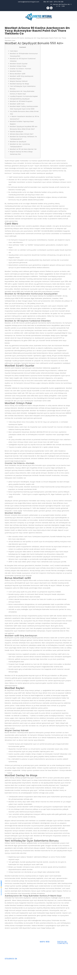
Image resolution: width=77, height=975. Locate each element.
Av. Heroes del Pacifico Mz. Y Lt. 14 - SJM (61, 5)
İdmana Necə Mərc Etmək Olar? (21, 134)
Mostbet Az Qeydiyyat (18, 142)
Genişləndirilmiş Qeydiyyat (20, 99)
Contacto (44, 958)
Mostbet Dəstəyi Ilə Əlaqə (19, 84)
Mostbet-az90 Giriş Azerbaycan (21, 76)
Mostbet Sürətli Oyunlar (19, 64)
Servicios (43, 953)
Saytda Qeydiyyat (16, 131)
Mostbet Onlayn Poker (18, 66)
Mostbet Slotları (16, 71)
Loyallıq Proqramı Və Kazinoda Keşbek (24, 96)
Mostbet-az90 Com (17, 104)
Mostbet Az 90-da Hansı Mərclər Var (23, 149)
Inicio (42, 948)
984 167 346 (47, 2)
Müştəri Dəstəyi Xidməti (19, 81)
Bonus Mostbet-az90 (17, 74)
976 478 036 (58, 2)
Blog (41, 955)
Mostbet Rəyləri (15, 79)
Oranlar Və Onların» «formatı (20, 69)
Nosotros (43, 950)
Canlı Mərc (14, 51)
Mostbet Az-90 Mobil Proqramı (21, 101)
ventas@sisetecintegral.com (28, 2)
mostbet (56, 291)
